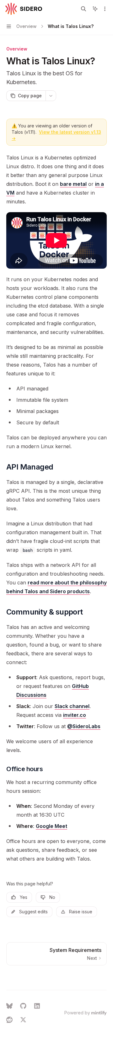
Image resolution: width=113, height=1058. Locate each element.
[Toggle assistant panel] (95, 9)
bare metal (73, 184)
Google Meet (51, 826)
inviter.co (74, 715)
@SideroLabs (83, 726)
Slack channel (72, 706)
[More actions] (105, 8)
